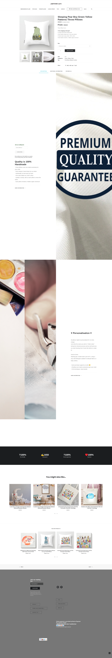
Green (66, 58)
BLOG (85, 9)
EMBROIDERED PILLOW (25, 9)
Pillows (69, 58)
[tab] (43, 72)
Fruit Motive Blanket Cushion (71, 60)
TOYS (58, 9)
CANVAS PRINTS (51, 9)
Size (59, 43)
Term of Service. (29, 228)
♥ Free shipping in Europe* (64, 30)
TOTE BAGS (34, 9)
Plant (72, 58)
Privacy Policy (20, 228)
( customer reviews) (65, 22)
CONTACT (63, 9)
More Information (19, 259)
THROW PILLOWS (42, 9)
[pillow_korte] (36, 32)
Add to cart (70, 50)
